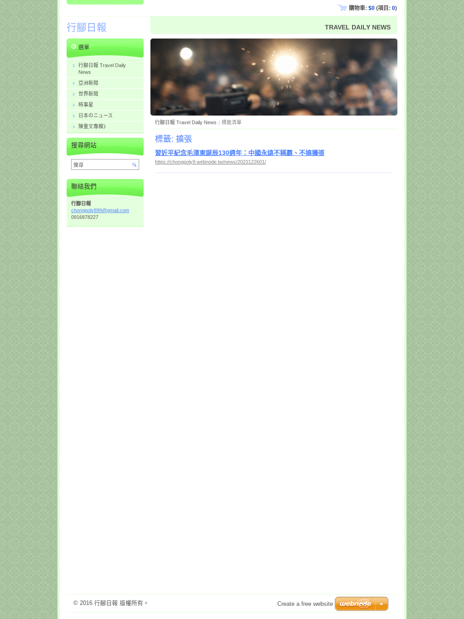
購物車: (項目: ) (373, 8)
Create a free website (305, 603)
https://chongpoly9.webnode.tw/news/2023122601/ (210, 161)
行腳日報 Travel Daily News (186, 122)
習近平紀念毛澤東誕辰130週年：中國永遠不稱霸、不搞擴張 (239, 152)
